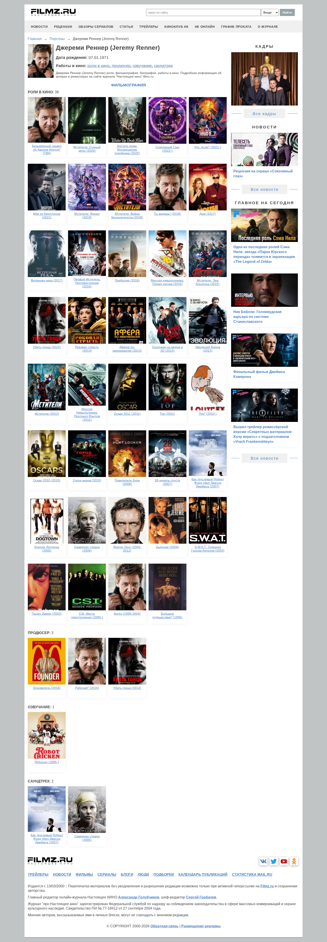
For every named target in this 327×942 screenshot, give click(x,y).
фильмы (84, 874)
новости (39, 26)
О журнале (268, 26)
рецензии (63, 26)
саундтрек (163, 66)
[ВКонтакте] (263, 861)
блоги (127, 874)
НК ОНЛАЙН (205, 26)
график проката (236, 26)
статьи (126, 26)
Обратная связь (164, 926)
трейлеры (148, 26)
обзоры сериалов (96, 26)
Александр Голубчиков (138, 897)
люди (143, 874)
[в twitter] (274, 861)
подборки (163, 874)
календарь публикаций (203, 874)
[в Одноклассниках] (294, 861)
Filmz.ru (267, 886)
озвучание (142, 66)
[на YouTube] (284, 861)
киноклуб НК (176, 26)
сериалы (106, 874)
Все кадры (264, 114)
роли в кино (98, 66)
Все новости (265, 189)
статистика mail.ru (252, 874)
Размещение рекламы (201, 926)
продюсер (121, 66)
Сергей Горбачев (201, 897)
